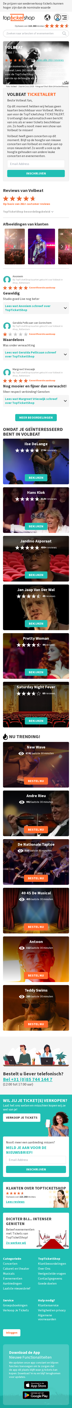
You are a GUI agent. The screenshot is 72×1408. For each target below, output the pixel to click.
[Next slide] (62, 246)
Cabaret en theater (16, 1268)
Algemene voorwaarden (47, 1317)
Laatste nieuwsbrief (16, 1288)
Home (8, 52)
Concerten (10, 1264)
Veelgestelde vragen (52, 1273)
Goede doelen (47, 1283)
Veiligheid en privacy (52, 1310)
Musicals (9, 1273)
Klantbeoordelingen (52, 1264)
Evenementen (12, 1278)
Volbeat (19, 52)
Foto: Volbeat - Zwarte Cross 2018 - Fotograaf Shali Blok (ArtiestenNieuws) (37, 86)
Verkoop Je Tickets (16, 1310)
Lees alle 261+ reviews (50, 60)
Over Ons (44, 1268)
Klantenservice (48, 1305)
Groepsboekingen (15, 1305)
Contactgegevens (50, 1278)
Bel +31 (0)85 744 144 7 (27, 1079)
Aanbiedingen (12, 1283)
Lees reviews (15, 1202)
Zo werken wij (16, 1243)
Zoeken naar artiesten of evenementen (30, 34)
